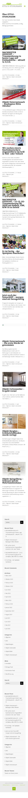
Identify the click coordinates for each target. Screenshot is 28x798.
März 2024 (8, 575)
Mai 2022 (8, 593)
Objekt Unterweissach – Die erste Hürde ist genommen (13, 343)
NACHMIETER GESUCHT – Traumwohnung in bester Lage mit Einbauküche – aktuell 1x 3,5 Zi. (13, 57)
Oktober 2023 (9, 579)
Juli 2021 (8, 618)
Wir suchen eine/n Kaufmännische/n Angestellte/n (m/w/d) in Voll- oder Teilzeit (13, 151)
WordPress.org (9, 674)
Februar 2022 (9, 604)
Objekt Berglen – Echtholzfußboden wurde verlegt (11, 433)
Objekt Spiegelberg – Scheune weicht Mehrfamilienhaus (12, 481)
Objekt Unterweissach (16, 123)
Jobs (12, 174)
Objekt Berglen (15, 270)
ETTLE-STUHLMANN (9, 75)
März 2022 (8, 600)
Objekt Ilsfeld (14, 226)
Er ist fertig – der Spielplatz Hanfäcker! (13, 252)
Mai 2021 (8, 625)
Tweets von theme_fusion (11, 773)
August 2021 (9, 614)
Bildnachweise (6, 785)
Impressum (22, 785)
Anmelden (8, 663)
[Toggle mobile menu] (25, 6)
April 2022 (8, 597)
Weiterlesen (5, 78)
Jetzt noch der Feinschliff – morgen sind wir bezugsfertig (13, 297)
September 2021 (10, 611)
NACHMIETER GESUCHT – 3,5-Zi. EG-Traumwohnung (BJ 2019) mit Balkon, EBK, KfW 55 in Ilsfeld (13, 203)
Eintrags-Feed (9, 667)
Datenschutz (15, 785)
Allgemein (8, 77)
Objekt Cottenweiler (16, 77)
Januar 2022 (9, 607)
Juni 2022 (8, 590)
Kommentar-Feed (10, 670)
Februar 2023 (9, 582)
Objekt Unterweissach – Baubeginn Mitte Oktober (13, 104)
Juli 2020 (8, 628)
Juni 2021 (8, 621)
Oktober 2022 (9, 586)
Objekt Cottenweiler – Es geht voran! (13, 390)
